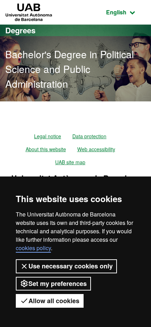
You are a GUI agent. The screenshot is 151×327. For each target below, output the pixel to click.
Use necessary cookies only (70, 266)
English (126, 12)
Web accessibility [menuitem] (96, 149)
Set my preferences (57, 283)
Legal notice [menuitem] (47, 136)
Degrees (20, 30)
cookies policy (33, 248)
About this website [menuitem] (46, 149)
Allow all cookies (53, 300)
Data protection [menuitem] (89, 136)
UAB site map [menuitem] (70, 162)
